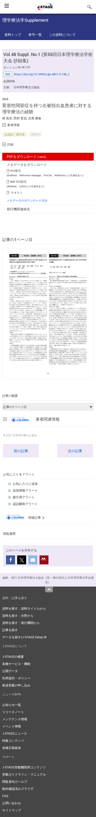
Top (49, 589)
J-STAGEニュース (14, 733)
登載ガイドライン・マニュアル (24, 774)
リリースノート (13, 712)
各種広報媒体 (11, 748)
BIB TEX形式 (18, 182)
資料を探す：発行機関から (21, 623)
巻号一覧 (35, 34)
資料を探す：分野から (17, 615)
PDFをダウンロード (26, 156)
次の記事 (75, 450)
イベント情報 (11, 726)
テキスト (17, 193)
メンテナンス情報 (14, 719)
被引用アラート (24, 497)
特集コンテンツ (13, 740)
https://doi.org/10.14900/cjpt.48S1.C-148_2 (41, 74)
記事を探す (10, 630)
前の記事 (21, 450)
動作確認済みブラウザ (17, 789)
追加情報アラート (25, 490)
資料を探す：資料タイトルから (24, 608)
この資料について (62, 34)
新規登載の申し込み (16, 685)
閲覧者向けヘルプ (14, 781)
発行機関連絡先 (18, 209)
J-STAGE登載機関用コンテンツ (24, 767)
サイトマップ (11, 810)
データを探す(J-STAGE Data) (23, 637)
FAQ (5, 796)
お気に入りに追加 (25, 484)
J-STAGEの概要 (13, 656)
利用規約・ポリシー (16, 678)
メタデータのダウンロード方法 (27, 200)
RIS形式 (15, 171)
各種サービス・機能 (16, 664)
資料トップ (12, 34)
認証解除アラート (25, 504)
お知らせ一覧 (11, 705)
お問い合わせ (11, 803)
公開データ (10, 671)
